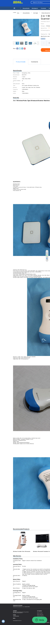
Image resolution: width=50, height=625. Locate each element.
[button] (44, 43)
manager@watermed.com (17, 620)
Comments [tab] (34, 62)
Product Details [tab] (20, 62)
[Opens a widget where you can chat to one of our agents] (39, 620)
